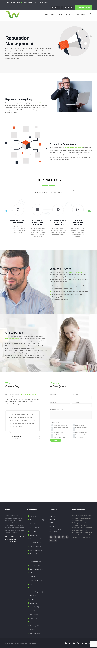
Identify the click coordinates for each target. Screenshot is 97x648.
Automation (33, 523)
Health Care (33, 595)
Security (32, 610)
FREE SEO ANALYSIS (84, 7)
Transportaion (34, 633)
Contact (83, 14)
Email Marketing (34, 580)
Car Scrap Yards (57, 490)
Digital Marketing (34, 569)
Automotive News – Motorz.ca (56, 530)
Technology (33, 626)
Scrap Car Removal (86, 527)
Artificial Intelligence (35, 520)
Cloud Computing (34, 539)
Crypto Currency (34, 557)
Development (33, 565)
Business (32, 535)
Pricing (61, 14)
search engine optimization (76, 272)
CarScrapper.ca (76, 523)
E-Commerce (33, 573)
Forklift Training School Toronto (81, 537)
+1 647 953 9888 (44, 2)
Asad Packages (34, 490)
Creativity (32, 554)
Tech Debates (34, 622)
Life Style (32, 603)
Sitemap (52, 526)
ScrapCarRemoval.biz (84, 535)
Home (46, 14)
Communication (34, 542)
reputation (83, 155)
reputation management (12, 338)
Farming (32, 584)
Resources (69, 14)
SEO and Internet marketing (28, 394)
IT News (32, 599)
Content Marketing (35, 550)
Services (53, 14)
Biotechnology (34, 527)
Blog (77, 14)
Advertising (33, 516)
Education (33, 576)
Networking (33, 607)
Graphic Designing (35, 592)
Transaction (33, 629)
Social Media (33, 618)
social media (41, 103)
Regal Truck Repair (14, 490)
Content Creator (34, 546)
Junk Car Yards (78, 490)
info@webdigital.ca (30, 2)
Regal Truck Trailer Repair (79, 515)
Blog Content (33, 531)
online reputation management (73, 147)
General (32, 588)
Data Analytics (34, 561)
